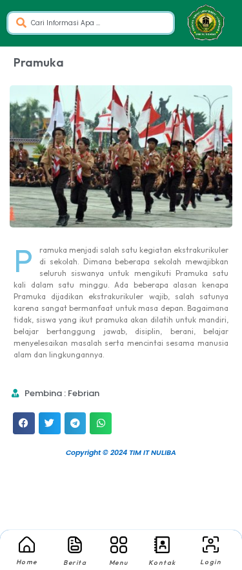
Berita (74, 562)
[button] (24, 423)
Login (211, 562)
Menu (118, 562)
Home (26, 562)
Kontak (162, 562)
